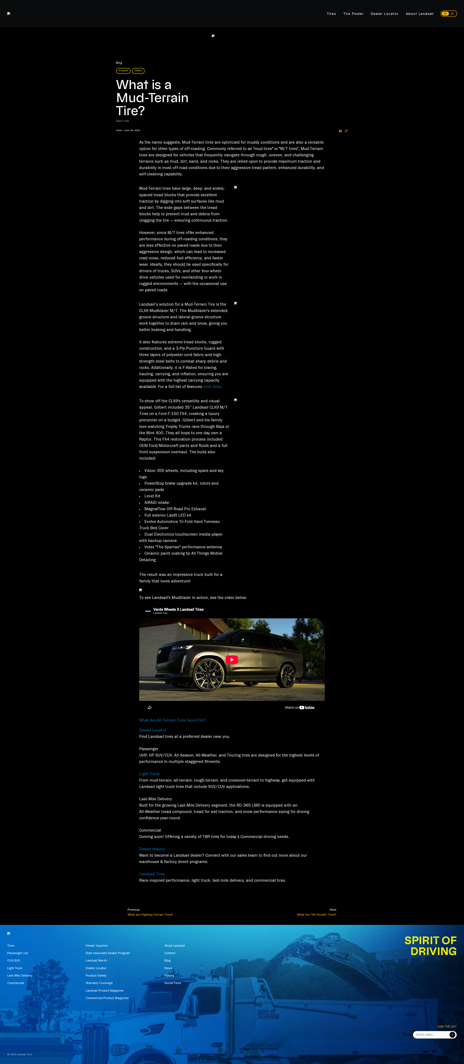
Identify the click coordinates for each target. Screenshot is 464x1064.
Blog (119, 63)
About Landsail (420, 14)
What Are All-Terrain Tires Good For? (172, 721)
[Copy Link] (346, 131)
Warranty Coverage (99, 983)
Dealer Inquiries (97, 946)
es (452, 13)
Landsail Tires (152, 874)
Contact (169, 953)
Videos (169, 976)
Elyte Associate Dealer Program (108, 953)
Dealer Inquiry (152, 849)
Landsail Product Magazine (105, 991)
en (445, 13)
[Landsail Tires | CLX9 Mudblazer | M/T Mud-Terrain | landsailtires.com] (279, 187)
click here (212, 387)
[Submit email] (452, 1035)
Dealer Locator (385, 14)
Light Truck (149, 774)
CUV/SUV (13, 961)
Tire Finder (353, 14)
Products (123, 71)
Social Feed (172, 983)
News (168, 968)
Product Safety (96, 976)
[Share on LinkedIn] (340, 131)
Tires (331, 13)
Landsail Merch (96, 961)
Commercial (15, 983)
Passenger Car (17, 953)
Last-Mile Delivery (19, 976)
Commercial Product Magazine (107, 998)
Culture (138, 71)
